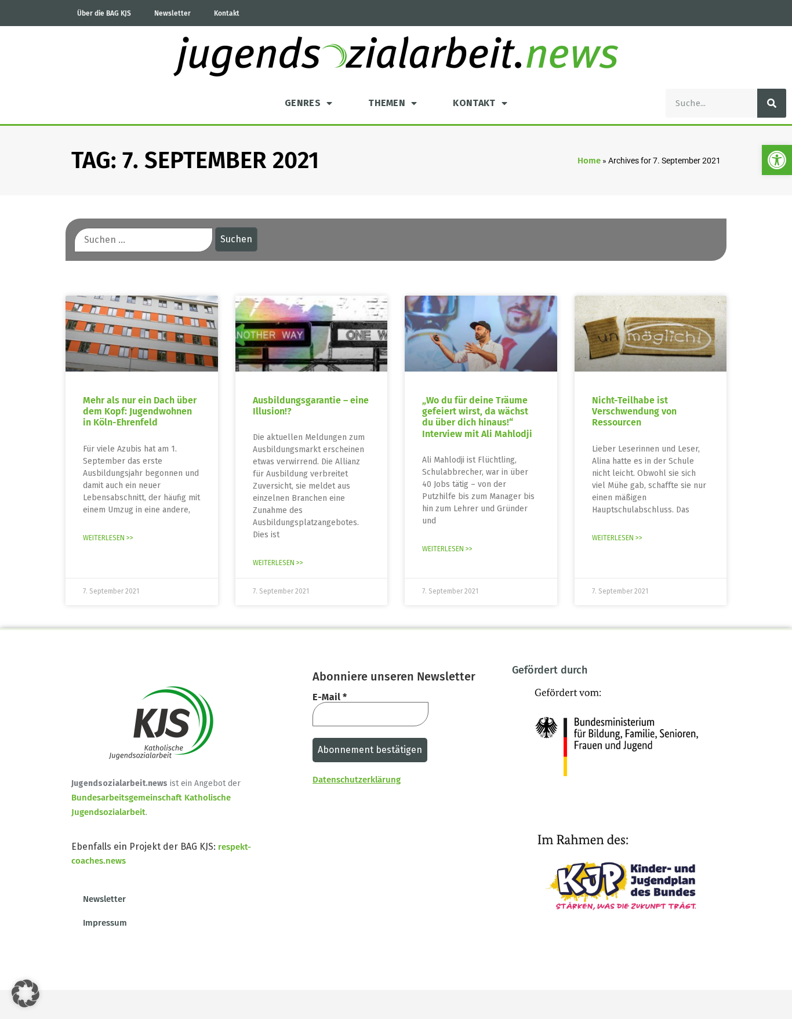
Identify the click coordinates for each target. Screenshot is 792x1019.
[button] (777, 160)
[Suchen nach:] (143, 240)
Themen (386, 102)
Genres (303, 102)
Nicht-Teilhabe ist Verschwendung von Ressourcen (634, 411)
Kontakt (226, 13)
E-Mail (330, 697)
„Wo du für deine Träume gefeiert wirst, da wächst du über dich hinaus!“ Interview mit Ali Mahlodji (477, 417)
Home (589, 160)
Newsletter (172, 13)
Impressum (105, 923)
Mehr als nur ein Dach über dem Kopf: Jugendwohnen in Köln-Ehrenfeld (140, 411)
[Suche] (771, 103)
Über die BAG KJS (104, 13)
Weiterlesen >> (108, 537)
